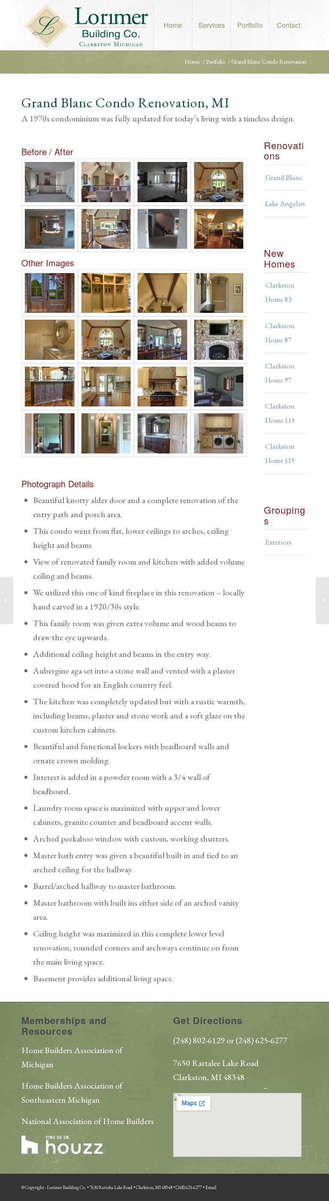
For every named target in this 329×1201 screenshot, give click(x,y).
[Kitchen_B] (49, 229)
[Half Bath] (49, 339)
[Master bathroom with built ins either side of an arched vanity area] (162, 433)
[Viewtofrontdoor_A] (106, 182)
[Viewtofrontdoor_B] (49, 182)
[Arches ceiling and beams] (162, 293)
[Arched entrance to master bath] (106, 433)
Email (210, 1187)
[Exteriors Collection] (6, 600)
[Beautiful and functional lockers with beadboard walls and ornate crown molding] (106, 293)
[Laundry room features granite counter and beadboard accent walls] (219, 433)
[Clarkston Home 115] (322, 600)
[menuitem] (172, 25)
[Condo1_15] (219, 293)
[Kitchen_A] (106, 229)
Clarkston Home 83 (280, 292)
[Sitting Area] (219, 386)
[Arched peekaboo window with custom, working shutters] (49, 433)
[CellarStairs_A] (219, 229)
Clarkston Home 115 (280, 413)
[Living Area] (106, 339)
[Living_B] (162, 182)
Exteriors (278, 542)
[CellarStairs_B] (162, 229)
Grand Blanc (283, 177)
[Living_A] (219, 182)
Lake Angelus (285, 203)
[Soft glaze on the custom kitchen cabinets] (106, 386)
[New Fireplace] (219, 339)
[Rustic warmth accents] (49, 386)
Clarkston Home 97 (280, 373)
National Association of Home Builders (87, 1121)
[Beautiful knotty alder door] (49, 293)
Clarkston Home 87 (280, 332)
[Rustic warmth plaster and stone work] (162, 386)
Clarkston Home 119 (280, 453)
